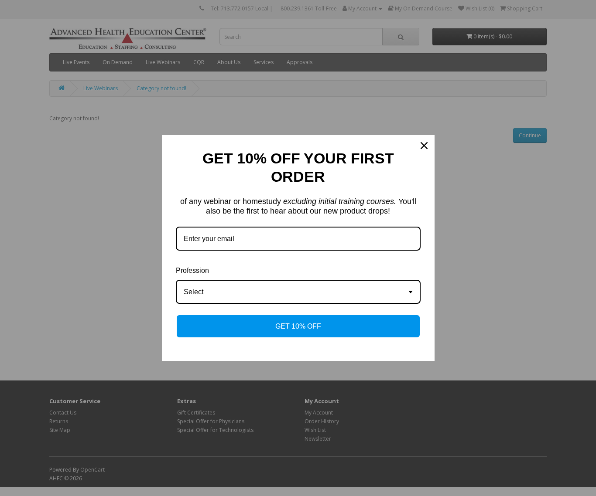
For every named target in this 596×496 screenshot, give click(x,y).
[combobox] (298, 292)
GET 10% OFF (298, 326)
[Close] (424, 145)
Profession (192, 270)
